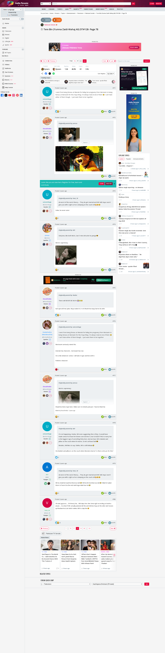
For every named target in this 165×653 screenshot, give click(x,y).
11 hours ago (135, 236)
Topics (59, 9)
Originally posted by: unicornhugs (70, 327)
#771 (114, 88)
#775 (114, 288)
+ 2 (50, 108)
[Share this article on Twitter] (49, 73)
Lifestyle (7, 41)
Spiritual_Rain (142, 248)
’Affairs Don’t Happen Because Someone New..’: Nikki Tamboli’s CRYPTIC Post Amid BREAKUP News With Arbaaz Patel (90, 558)
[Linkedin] (21, 95)
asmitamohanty (141, 271)
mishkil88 (143, 190)
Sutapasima (142, 224)
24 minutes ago (133, 259)
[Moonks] (42, 69)
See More (5, 56)
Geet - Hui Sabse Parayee (128, 163)
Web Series (124, 185)
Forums (5, 49)
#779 (114, 463)
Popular (128, 159)
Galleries (8, 68)
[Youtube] (9, 95)
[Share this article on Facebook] (46, 73)
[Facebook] (2, 95)
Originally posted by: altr (67, 230)
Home (7, 23)
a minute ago (134, 169)
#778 (114, 423)
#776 (114, 321)
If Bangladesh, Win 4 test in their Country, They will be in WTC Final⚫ (133, 244)
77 (74, 528)
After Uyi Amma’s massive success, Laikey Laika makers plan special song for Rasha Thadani (109, 558)
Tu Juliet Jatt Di (125, 228)
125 (89, 528)
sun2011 (143, 236)
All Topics (8, 53)
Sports (7, 45)
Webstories (100, 9)
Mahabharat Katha (126, 173)
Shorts (7, 80)
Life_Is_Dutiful (142, 180)
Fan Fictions (9, 72)
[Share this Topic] (42, 73)
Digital (7, 38)
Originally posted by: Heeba (68, 295)
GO (133, 3)
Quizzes (7, 76)
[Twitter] (6, 95)
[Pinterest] (17, 95)
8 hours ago (135, 212)
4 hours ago (132, 180)
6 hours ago (136, 200)
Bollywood (124, 252)
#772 (114, 117)
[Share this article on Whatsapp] (53, 73)
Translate (14, 15)
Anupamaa (124, 204)
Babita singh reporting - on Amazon (131, 187)
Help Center (9, 87)
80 (84, 528)
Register (158, 3)
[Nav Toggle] (3, 3)
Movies (7, 35)
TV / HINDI (44, 552)
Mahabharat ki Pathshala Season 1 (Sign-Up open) (130, 177)
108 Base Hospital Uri (127, 216)
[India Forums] (17, 3)
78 (77, 528)
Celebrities (8, 61)
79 (81, 528)
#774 (114, 224)
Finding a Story (124, 197)
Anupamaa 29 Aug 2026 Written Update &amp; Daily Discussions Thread (132, 208)
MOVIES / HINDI (105, 552)
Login (152, 3)
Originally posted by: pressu (68, 123)
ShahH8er (143, 212)
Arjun (122, 194)
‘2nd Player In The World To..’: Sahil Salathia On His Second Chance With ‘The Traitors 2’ (50, 557)
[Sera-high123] (54, 69)
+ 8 (50, 343)
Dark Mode (6, 19)
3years (47, 69)
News (4, 28)
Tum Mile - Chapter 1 (126, 166)
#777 (114, 375)
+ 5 (50, 244)
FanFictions (88, 9)
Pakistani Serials (50, 25)
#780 (114, 499)
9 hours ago (135, 190)
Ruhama (143, 200)
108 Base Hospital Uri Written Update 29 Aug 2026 (132, 220)
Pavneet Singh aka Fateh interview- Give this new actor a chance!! (132, 232)
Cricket (123, 240)
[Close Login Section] (114, 184)
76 (70, 528)
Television (8, 31)
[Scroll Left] (42, 82)
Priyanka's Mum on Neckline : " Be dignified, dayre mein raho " (130, 256)
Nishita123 (143, 259)
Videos (7, 65)
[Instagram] (13, 95)
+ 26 (50, 137)
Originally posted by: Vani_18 (68, 198)
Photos (120, 9)
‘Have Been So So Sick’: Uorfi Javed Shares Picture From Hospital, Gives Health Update (69, 557)
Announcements (138, 159)
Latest (122, 159)
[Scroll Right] (114, 82)
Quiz (67, 9)
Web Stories (9, 84)
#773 (114, 191)
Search (147, 61)
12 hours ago (132, 248)
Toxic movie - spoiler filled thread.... (128, 268)
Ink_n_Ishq (143, 169)
